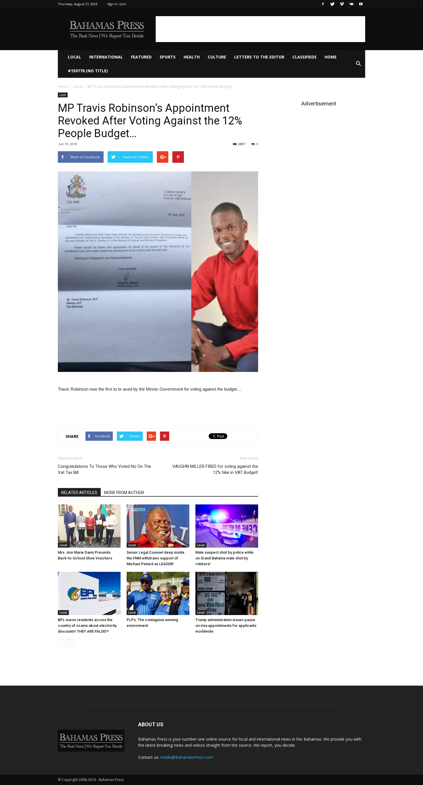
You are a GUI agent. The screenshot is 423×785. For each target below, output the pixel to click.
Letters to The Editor (259, 57)
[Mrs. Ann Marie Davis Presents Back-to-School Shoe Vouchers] (89, 526)
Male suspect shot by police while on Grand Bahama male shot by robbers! (224, 558)
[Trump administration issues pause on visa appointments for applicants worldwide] (226, 593)
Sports (168, 57)
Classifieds (304, 57)
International (106, 57)
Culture (217, 57)
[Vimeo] (342, 4)
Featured (141, 57)
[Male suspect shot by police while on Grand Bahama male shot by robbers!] (226, 526)
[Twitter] (332, 4)
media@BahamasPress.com (186, 757)
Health (192, 57)
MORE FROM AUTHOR (124, 492)
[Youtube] (361, 4)
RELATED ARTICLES (79, 492)
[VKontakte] (351, 4)
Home (331, 57)
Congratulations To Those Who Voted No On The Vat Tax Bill (104, 469)
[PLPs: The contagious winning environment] (158, 593)
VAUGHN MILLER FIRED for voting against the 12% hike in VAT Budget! (215, 469)
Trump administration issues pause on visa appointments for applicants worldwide (225, 625)
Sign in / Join (116, 4)
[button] (358, 64)
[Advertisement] (260, 29)
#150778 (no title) (88, 70)
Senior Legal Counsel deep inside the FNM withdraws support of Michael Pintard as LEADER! (155, 558)
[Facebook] (323, 4)
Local (74, 57)
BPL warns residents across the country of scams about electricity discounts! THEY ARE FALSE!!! (87, 625)
